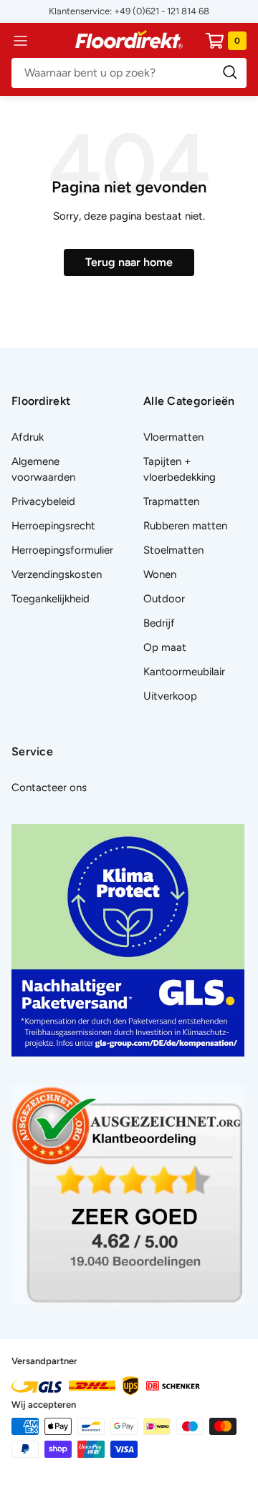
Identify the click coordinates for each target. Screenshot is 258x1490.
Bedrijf (159, 623)
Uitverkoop (170, 696)
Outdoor (164, 598)
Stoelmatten (173, 550)
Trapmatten (171, 501)
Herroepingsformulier (62, 550)
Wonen (159, 574)
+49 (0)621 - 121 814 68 (161, 11)
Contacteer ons (49, 787)
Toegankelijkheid (50, 598)
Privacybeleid (43, 501)
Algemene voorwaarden (43, 469)
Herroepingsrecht (53, 525)
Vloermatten (173, 437)
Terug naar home (129, 262)
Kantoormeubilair (184, 671)
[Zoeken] (129, 73)
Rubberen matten (185, 525)
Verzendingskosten (56, 574)
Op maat (164, 647)
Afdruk (27, 437)
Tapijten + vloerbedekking (179, 469)
